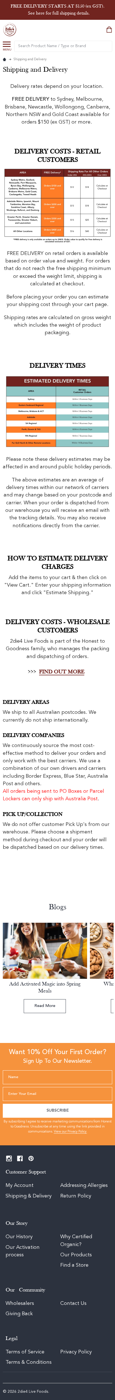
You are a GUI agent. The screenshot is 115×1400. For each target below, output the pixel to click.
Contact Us (73, 1303)
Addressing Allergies (84, 1185)
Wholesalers (20, 1303)
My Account (19, 1185)
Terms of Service (25, 1352)
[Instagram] (9, 1158)
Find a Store (74, 1265)
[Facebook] (20, 1158)
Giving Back (19, 1313)
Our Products (76, 1254)
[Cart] (109, 30)
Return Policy (75, 1196)
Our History (19, 1236)
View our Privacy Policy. (70, 1131)
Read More (44, 1006)
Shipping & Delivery (29, 1196)
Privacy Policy (76, 1352)
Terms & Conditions (29, 1362)
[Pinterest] (31, 1158)
